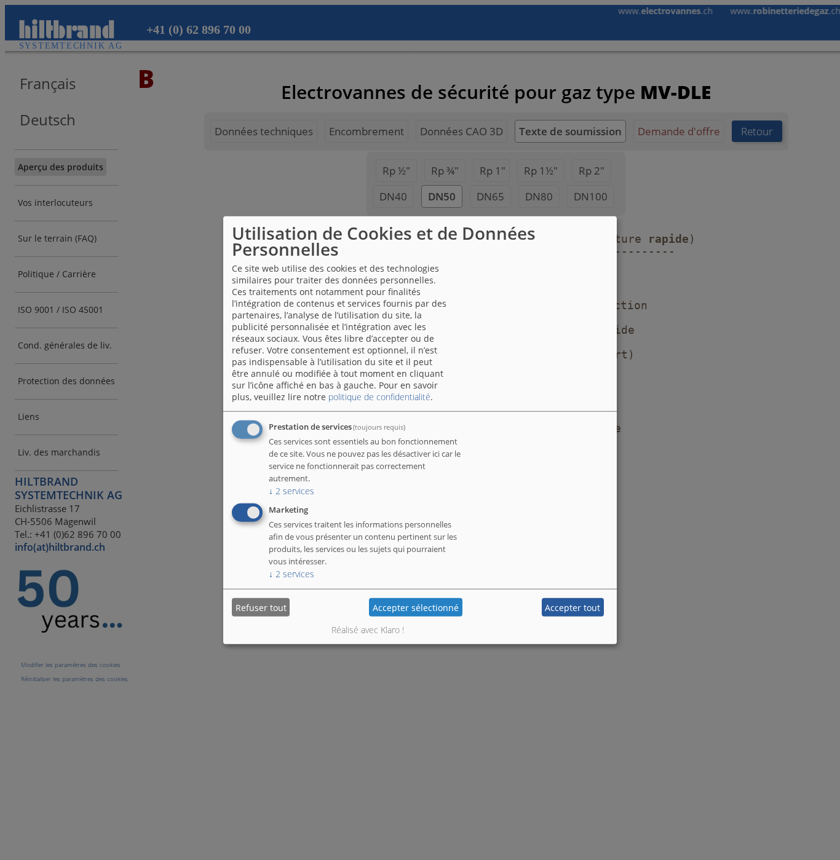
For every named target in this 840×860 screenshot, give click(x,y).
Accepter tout (572, 607)
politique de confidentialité (379, 397)
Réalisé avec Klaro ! (367, 630)
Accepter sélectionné (416, 607)
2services (291, 491)
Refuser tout (261, 607)
